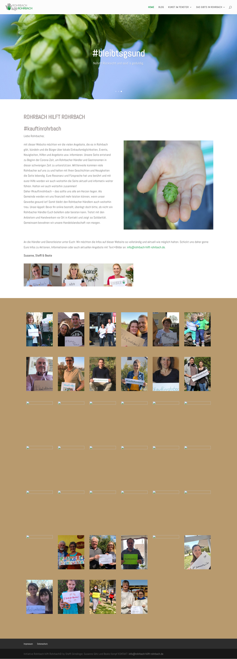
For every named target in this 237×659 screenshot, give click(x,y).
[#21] (102, 404)
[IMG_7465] (166, 493)
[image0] (197, 493)
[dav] (134, 493)
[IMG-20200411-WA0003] (71, 613)
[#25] (39, 448)
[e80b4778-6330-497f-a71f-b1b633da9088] (39, 537)
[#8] (102, 345)
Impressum (28, 643)
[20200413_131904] (134, 568)
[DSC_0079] (71, 568)
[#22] (166, 404)
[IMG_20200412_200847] (102, 493)
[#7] (71, 404)
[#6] (197, 345)
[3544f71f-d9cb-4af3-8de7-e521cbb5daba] (166, 537)
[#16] (39, 404)
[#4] (39, 390)
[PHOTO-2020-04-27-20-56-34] (134, 448)
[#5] (166, 345)
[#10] (166, 390)
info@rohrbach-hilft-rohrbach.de (146, 654)
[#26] (71, 448)
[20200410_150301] (134, 404)
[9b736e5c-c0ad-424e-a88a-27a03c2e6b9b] (39, 613)
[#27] (102, 448)
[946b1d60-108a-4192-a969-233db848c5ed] (197, 568)
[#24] (197, 404)
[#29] (197, 448)
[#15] (71, 345)
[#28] (166, 448)
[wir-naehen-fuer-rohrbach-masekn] (102, 613)
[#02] (102, 390)
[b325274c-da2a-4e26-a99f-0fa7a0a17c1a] (102, 568)
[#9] (71, 390)
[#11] (197, 390)
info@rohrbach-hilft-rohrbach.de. (146, 247)
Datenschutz (42, 643)
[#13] (134, 390)
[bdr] (71, 493)
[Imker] (134, 613)
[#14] (39, 345)
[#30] (39, 493)
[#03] (134, 345)
